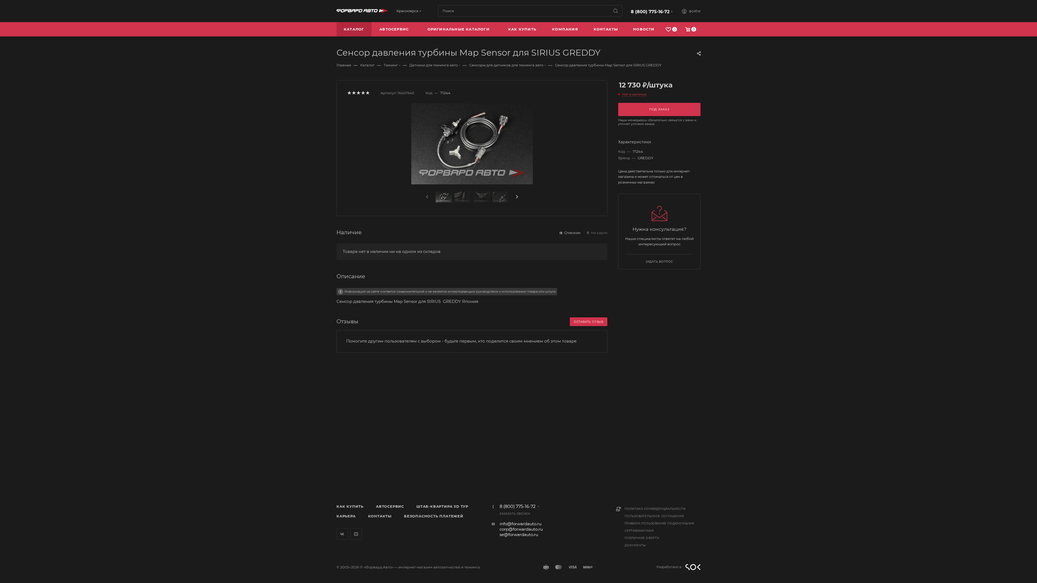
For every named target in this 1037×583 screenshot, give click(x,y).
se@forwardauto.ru (519, 534)
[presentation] (426, 197)
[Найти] (615, 10)
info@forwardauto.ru (520, 523)
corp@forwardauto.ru (521, 529)
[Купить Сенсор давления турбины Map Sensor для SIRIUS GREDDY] (472, 143)
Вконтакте (342, 534)
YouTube (356, 534)
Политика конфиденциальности (655, 509)
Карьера (346, 516)
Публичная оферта (642, 538)
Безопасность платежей (433, 516)
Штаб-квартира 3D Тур (442, 506)
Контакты (380, 516)
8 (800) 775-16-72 (650, 11)
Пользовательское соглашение (654, 516)
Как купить (349, 506)
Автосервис (390, 506)
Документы (635, 545)
